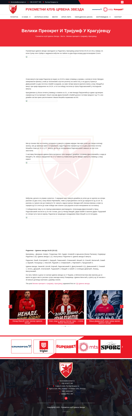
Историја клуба (41, 17)
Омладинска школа (83, 17)
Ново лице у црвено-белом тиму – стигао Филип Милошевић (66, 322)
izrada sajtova (66, 411)
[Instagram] (122, 2)
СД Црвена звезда (83, 283)
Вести (55, 17)
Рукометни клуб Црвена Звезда (47, 36)
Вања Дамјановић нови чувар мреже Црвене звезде (104, 322)
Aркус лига (66, 17)
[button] (10, 306)
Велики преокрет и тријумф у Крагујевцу (48, 283)
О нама (25, 17)
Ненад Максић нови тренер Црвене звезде (27, 322)
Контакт (118, 17)
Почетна (14, 17)
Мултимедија (102, 17)
